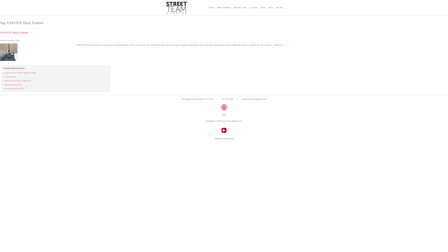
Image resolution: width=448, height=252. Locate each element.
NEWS (263, 8)
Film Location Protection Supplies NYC (18, 81)
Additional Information (224, 138)
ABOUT (212, 8)
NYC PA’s (279, 8)
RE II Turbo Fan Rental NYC (14, 89)
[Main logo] (176, 7)
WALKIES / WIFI (240, 8)
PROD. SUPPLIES (224, 8)
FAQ (224, 115)
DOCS (270, 8)
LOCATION (253, 8)
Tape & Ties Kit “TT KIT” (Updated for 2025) (20, 73)
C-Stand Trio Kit (10, 77)
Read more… (279, 45)
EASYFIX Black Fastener (14, 32)
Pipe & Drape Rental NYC (13, 85)
